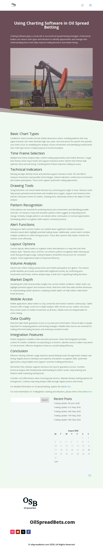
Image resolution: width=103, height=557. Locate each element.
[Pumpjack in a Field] (51, 109)
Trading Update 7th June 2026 (67, 403)
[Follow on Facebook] (28, 532)
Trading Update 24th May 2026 (67, 411)
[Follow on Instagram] (12, 532)
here (69, 386)
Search (45, 400)
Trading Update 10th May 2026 (67, 419)
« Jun (56, 461)
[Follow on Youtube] (18, 532)
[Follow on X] (23, 532)
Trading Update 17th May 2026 (67, 415)
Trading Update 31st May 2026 (67, 407)
